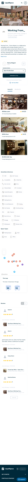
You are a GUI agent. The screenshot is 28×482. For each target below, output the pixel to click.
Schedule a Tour (14, 75)
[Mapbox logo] (4, 274)
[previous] (22, 303)
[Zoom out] (4, 253)
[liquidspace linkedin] (17, 469)
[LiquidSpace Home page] (8, 3)
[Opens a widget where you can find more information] (22, 479)
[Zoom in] (4, 250)
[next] (25, 303)
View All (14, 397)
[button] (27, 16)
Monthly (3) (17, 89)
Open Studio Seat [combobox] (9, 70)
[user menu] (25, 2)
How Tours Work (15, 82)
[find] (21, 2)
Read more (4, 56)
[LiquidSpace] (8, 469)
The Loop (5, 278)
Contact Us (22, 469)
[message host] (23, 63)
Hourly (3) (10, 89)
